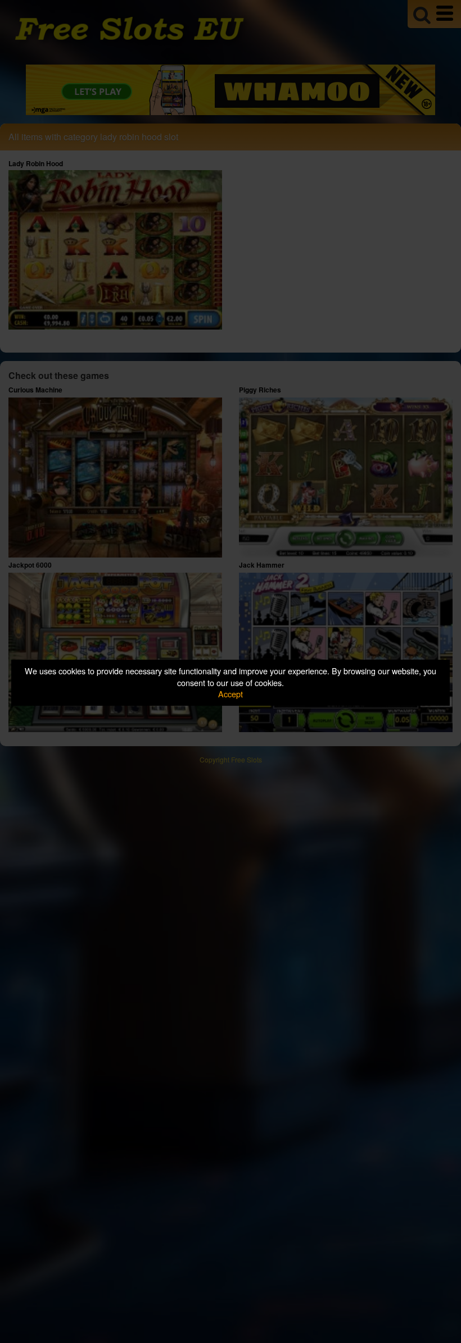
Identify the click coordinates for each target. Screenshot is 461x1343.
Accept (230, 694)
